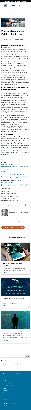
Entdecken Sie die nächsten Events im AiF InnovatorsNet (15, 332)
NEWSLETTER (6, 399)
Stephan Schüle (12, 210)
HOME (4, 388)
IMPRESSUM (5, 405)
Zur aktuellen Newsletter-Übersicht (13, 227)
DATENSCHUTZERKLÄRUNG (9, 403)
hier (10, 154)
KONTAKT (5, 390)
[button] (2, 407)
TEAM (4, 392)
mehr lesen (5, 272)
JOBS (4, 397)
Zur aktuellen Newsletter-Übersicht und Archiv (10, 364)
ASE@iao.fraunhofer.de (7, 152)
